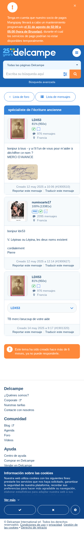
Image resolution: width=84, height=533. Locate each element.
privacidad (55, 524)
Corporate (11, 400)
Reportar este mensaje (27, 190)
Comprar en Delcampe (19, 460)
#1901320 (61, 328)
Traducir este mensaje (59, 190)
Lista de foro (21, 97)
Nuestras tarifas (14, 405)
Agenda (9, 430)
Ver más (9, 500)
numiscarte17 (41, 202)
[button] (65, 74)
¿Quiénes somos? (16, 395)
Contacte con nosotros (19, 410)
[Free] (38, 128)
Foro (7, 435)
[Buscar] (75, 74)
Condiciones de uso (33, 524)
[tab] (42, 308)
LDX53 (36, 120)
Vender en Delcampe (18, 465)
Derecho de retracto (34, 527)
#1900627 (62, 261)
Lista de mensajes (58, 97)
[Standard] (46, 211)
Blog (7, 425)
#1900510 (62, 186)
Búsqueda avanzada (42, 82)
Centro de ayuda (15, 455)
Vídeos (8, 440)
